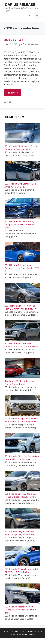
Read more (12, 92)
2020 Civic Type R (14, 40)
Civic (9, 102)
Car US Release (20, 4)
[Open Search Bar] (30, 15)
